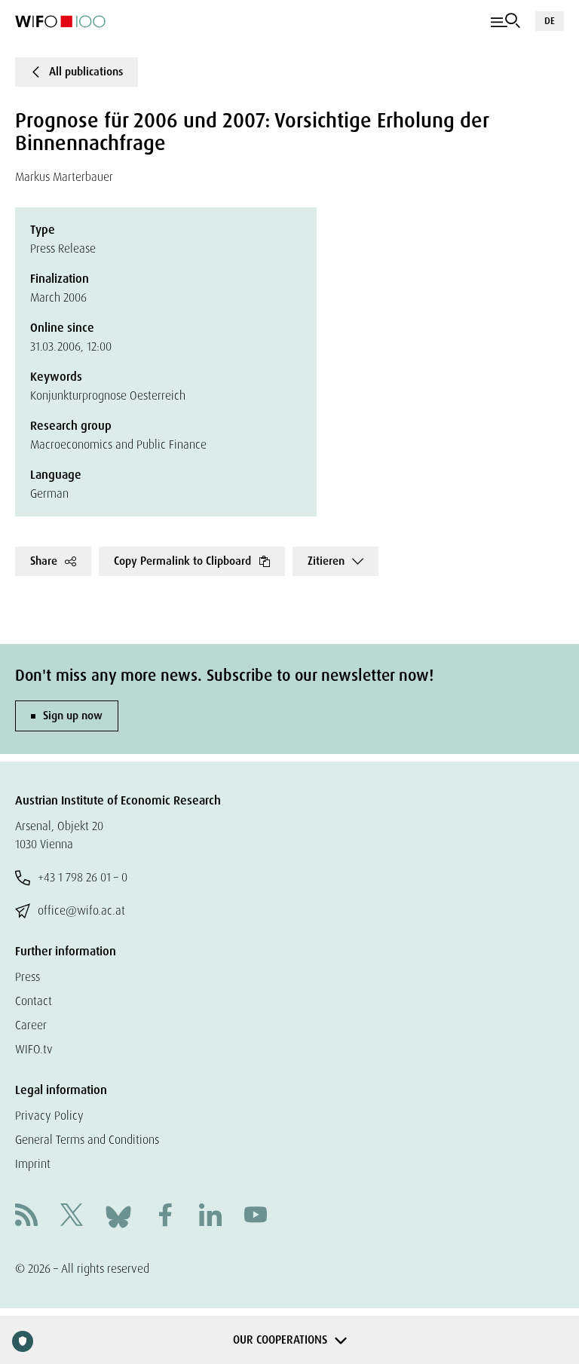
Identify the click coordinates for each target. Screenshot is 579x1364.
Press (27, 977)
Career (31, 1025)
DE (549, 20)
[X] (71, 1216)
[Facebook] (165, 1216)
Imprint (33, 1164)
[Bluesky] (118, 1216)
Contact (33, 1001)
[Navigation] (505, 21)
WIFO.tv (34, 1049)
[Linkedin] (210, 1216)
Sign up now (73, 715)
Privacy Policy (49, 1115)
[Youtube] (255, 1216)
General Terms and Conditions (87, 1140)
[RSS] (26, 1216)
